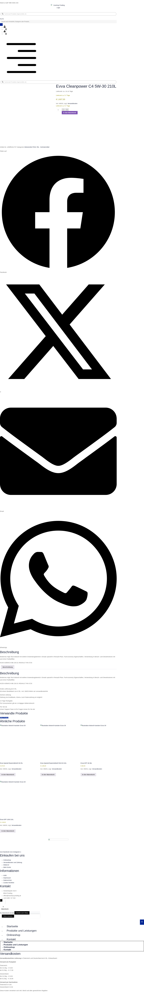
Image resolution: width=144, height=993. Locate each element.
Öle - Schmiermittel (43, 147)
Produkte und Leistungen (22, 930)
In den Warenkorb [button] (8, 774)
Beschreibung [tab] (8, 667)
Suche (2, 19)
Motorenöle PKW (30, 147)
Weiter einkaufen (8, 916)
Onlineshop (13, 934)
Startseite (12, 926)
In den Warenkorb (69, 112)
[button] (58, 214)
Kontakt (11, 939)
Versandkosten (72, 103)
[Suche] (1, 24)
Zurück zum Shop (22, 913)
